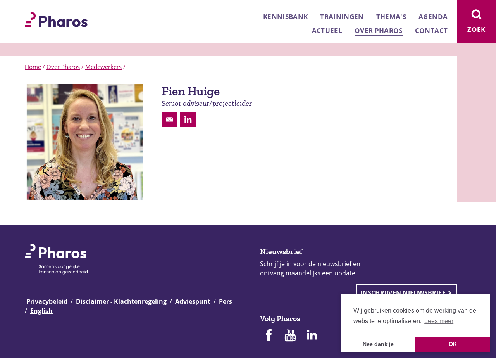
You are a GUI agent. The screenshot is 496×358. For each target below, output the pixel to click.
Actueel (327, 30)
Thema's (391, 16)
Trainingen (341, 16)
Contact (431, 30)
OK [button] (453, 344)
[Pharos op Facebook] (268, 336)
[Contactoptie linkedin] (188, 119)
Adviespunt (192, 301)
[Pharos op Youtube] (290, 336)
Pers (225, 301)
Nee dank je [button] (378, 344)
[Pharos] (56, 18)
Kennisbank (285, 16)
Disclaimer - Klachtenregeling (121, 301)
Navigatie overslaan (32, 8)
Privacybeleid (46, 301)
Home (33, 67)
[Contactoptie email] (169, 119)
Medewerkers (103, 67)
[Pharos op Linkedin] (311, 336)
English (41, 310)
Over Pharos (379, 30)
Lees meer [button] (438, 321)
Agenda (433, 16)
